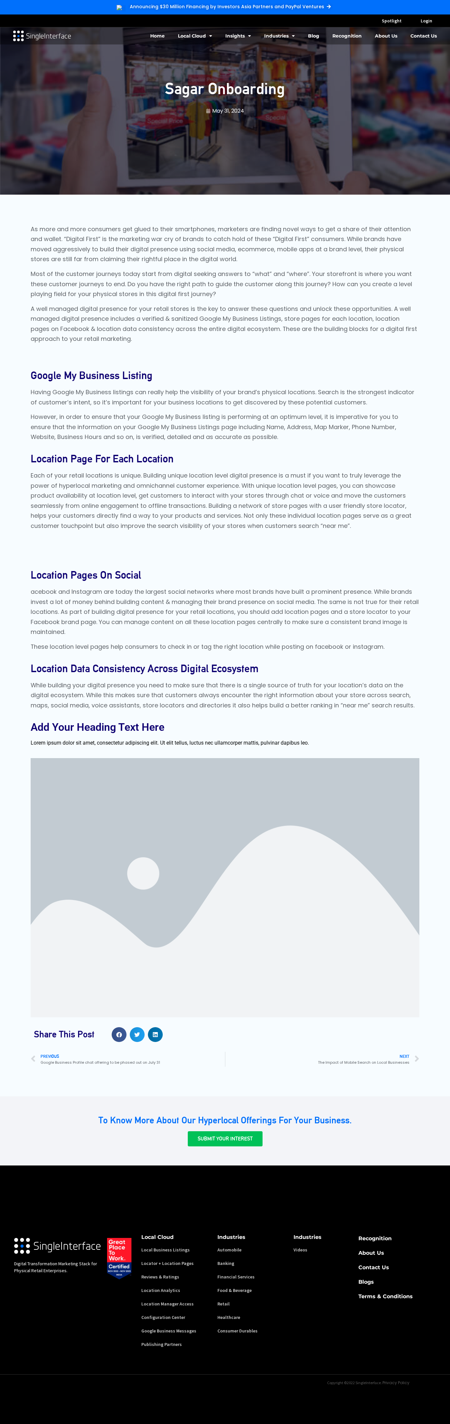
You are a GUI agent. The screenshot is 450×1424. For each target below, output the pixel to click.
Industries (276, 36)
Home (157, 36)
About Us (386, 36)
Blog (313, 36)
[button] (119, 1034)
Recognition (347, 36)
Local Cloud (192, 36)
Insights (235, 36)
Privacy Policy (395, 1382)
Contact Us (423, 36)
